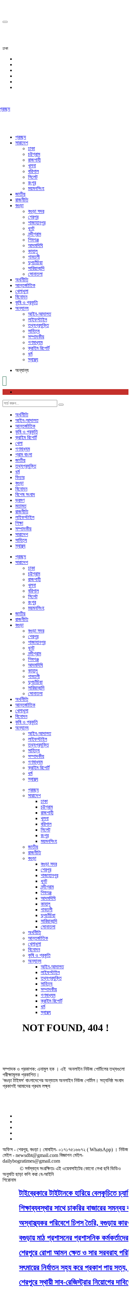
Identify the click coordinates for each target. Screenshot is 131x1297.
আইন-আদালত (39, 314)
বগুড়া (19, 205)
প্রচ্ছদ (20, 137)
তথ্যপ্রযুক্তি (38, 325)
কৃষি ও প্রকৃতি (26, 302)
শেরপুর (33, 217)
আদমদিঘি (35, 245)
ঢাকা (31, 148)
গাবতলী (34, 257)
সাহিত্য (34, 331)
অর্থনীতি (21, 279)
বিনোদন (21, 296)
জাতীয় (20, 194)
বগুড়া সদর (36, 211)
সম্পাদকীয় (36, 336)
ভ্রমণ (19, 500)
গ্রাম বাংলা (23, 454)
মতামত (20, 506)
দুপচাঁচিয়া (35, 262)
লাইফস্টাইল (37, 319)
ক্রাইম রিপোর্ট (39, 348)
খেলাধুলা (21, 291)
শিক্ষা (19, 523)
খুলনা (32, 165)
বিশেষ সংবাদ (25, 494)
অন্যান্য (22, 308)
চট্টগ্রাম (34, 154)
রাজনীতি (21, 199)
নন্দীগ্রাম (34, 234)
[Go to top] (5, 22)
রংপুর (32, 182)
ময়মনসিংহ (36, 188)
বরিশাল (33, 171)
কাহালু (33, 251)
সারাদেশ (21, 142)
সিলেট (33, 177)
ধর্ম (30, 353)
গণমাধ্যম (35, 342)
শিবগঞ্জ (33, 239)
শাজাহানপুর (36, 222)
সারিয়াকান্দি (36, 268)
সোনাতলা (35, 274)
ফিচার (19, 477)
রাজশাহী (34, 160)
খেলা (19, 443)
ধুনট (31, 228)
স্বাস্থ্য (33, 359)
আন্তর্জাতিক (25, 285)
